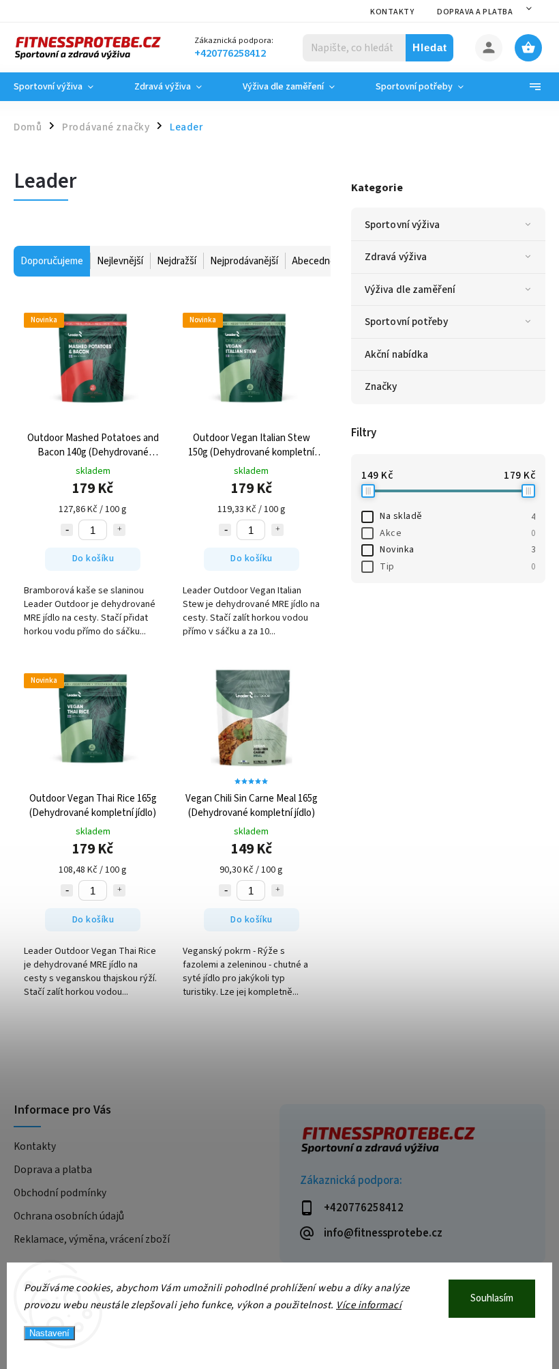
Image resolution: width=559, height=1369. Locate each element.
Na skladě (457, 516)
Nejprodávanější (244, 261)
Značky (381, 386)
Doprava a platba (475, 12)
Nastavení (49, 1333)
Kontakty (392, 12)
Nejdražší (176, 261)
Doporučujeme (51, 261)
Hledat (429, 47)
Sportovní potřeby (406, 321)
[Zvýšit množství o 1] (119, 530)
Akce (457, 533)
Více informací (369, 1305)
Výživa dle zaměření (410, 289)
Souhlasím (491, 1298)
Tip (457, 567)
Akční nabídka (396, 354)
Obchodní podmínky (60, 1192)
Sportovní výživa (402, 224)
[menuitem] (64, 86)
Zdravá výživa (396, 256)
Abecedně (313, 261)
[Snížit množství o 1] (67, 530)
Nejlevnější (120, 261)
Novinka (457, 549)
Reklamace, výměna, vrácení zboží (92, 1239)
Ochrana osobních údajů (69, 1216)
